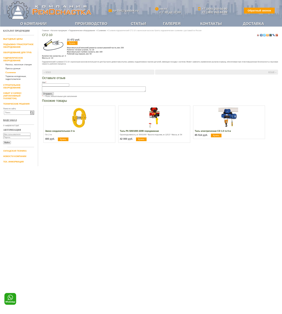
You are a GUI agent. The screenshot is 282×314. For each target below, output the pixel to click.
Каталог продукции (59, 31)
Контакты (211, 23)
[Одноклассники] (267, 35)
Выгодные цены (13, 39)
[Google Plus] (276, 35)
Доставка (253, 23)
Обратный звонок (259, 10)
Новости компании (14, 156)
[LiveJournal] (273, 35)
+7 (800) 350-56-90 (214, 8)
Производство (91, 23)
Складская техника (15, 151)
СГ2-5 (48, 72)
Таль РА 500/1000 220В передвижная (139, 131)
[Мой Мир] (270, 35)
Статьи (138, 23)
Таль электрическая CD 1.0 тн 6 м (213, 131)
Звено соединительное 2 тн (60, 131)
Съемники (10, 72)
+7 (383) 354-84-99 (214, 12)
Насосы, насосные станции (18, 64)
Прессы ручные (12, 68)
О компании (33, 23)
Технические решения (16, 104)
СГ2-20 (271, 72)
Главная (45, 31)
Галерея (172, 23)
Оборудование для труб (17, 52)
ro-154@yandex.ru (126, 10)
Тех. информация (13, 162)
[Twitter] (264, 35)
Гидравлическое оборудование (82, 31)
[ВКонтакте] (261, 35)
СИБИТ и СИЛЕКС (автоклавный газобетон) (12, 96)
